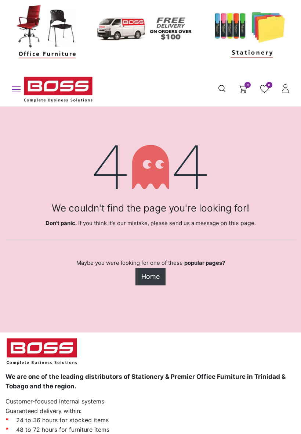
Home (150, 276)
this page (241, 223)
